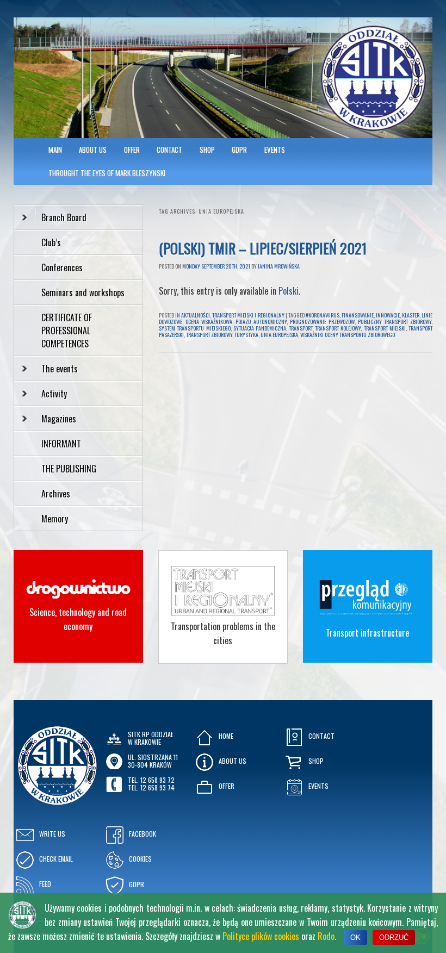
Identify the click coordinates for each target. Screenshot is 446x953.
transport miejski (385, 328)
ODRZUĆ (393, 937)
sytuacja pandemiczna (259, 328)
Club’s (51, 242)
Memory (54, 518)
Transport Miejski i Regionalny (248, 315)
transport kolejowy (338, 328)
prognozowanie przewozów (322, 321)
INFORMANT (62, 443)
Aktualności (195, 315)
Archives (56, 493)
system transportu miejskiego (194, 328)
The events (59, 368)
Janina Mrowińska (279, 266)
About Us (93, 149)
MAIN (55, 149)
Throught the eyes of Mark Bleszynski (106, 172)
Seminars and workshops (83, 292)
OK (355, 937)
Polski (288, 290)
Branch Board (63, 217)
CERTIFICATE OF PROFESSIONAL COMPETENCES (66, 330)
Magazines (58, 418)
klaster (410, 315)
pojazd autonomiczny (261, 321)
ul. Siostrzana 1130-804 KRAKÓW (153, 760)
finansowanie (358, 315)
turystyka (246, 335)
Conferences (62, 267)
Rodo (326, 936)
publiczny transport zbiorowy (394, 321)
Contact (169, 149)
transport (300, 328)
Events (274, 149)
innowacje (388, 315)
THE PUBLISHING (68, 468)
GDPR (239, 149)
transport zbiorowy (209, 335)
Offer (132, 149)
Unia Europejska (279, 335)
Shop (207, 149)
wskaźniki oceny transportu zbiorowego (347, 335)
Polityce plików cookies (260, 936)
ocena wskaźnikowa (208, 321)
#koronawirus (322, 315)
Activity (54, 393)
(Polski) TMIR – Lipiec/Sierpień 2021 (263, 248)
